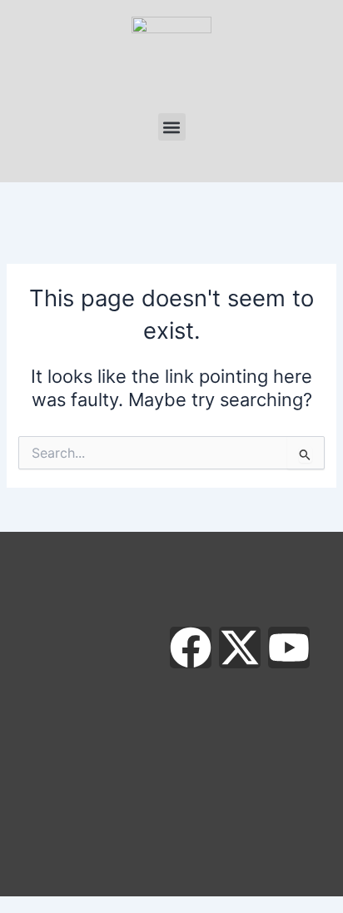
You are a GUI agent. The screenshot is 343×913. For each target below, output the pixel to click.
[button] (172, 127)
